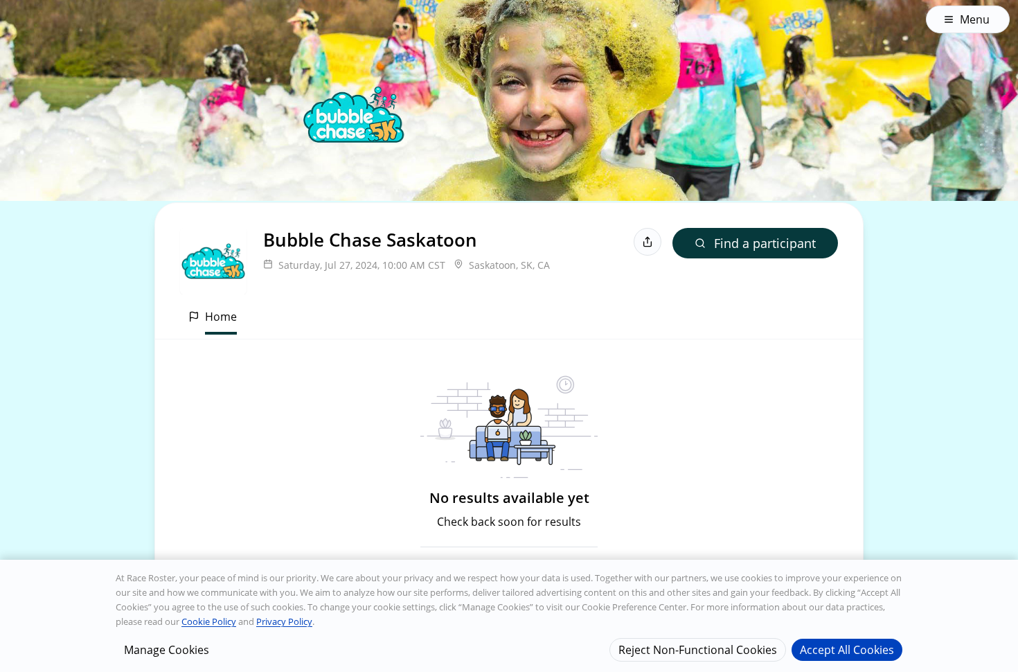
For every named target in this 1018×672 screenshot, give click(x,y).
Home (221, 316)
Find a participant (765, 243)
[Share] (647, 242)
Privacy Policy (284, 621)
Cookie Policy (208, 621)
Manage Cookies (166, 649)
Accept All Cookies (847, 649)
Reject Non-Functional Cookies (697, 649)
